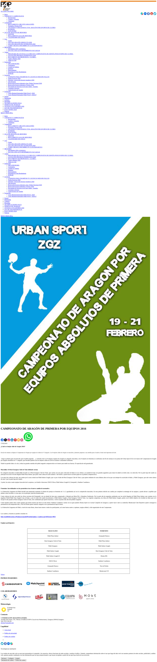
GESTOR (11, 135)
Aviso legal (7, 630)
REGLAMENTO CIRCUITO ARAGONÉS (21, 126)
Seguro (6, 198)
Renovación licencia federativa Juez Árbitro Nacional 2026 (25, 185)
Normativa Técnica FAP (15, 127)
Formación (7, 193)
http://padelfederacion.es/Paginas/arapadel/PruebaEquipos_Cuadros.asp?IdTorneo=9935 (28, 516)
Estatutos (10, 170)
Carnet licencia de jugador (15, 191)
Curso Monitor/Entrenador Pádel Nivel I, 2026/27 (22, 196)
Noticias (6, 213)
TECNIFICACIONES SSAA (13, 204)
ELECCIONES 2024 (10, 211)
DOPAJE (10, 175)
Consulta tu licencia (13, 190)
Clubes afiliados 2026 (14, 160)
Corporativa (11, 167)
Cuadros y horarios (13, 121)
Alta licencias (12, 183)
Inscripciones (12, 119)
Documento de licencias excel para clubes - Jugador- (23, 188)
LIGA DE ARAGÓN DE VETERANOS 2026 (21, 145)
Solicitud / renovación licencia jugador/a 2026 (21, 181)
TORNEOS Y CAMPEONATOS (14, 117)
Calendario (11, 122)
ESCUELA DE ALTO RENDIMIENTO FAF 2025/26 (24, 152)
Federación (7, 163)
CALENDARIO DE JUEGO (16, 139)
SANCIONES (12, 132)
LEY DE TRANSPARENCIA (13, 209)
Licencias (7, 177)
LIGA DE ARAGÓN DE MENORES (15, 134)
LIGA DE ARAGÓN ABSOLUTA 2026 (20, 144)
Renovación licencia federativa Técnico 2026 (21, 186)
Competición (8, 124)
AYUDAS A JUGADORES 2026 (14, 208)
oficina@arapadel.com (7, 623)
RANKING (11, 131)
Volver (3, 574)
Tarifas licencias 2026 (14, 180)
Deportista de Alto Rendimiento (17, 173)
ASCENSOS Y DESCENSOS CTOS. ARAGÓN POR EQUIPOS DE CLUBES (31, 129)
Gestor (10, 142)
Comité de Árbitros (13, 168)
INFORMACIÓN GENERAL (17, 150)
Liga (5, 140)
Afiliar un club (12, 162)
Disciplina (7, 203)
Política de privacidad (10, 633)
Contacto (7, 201)
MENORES (7, 149)
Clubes (6, 154)
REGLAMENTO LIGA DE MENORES (20, 137)
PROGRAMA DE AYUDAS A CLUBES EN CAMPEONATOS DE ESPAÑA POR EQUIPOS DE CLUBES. (40, 155)
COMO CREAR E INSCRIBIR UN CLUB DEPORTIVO (25, 147)
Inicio (6, 116)
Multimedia (7, 199)
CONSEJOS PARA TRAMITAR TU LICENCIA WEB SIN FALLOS (28, 178)
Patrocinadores (12, 172)
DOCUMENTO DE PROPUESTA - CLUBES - (22, 158)
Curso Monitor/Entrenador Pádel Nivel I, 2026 (21, 195)
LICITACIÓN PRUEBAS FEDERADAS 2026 (22, 157)
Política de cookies (9, 636)
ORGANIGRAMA (13, 165)
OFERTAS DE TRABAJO (12, 206)
